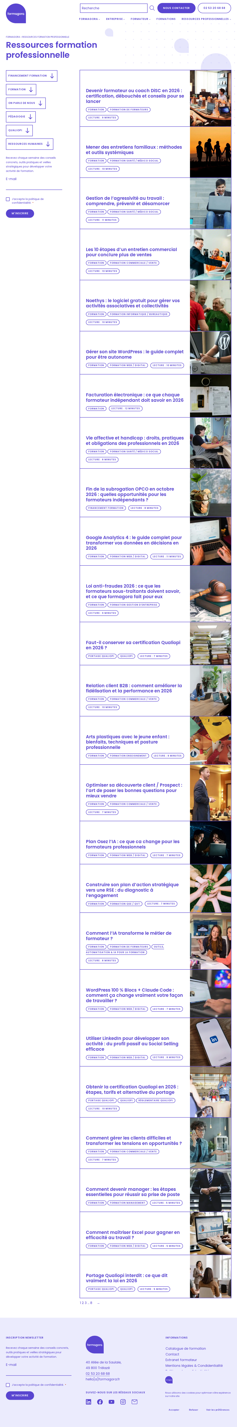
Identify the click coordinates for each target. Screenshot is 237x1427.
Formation (96, 109)
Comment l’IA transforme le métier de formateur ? (128, 936)
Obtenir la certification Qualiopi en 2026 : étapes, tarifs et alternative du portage (132, 1089)
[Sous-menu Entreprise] (124, 19)
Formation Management (127, 1202)
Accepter (174, 1410)
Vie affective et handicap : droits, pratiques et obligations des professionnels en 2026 (135, 440)
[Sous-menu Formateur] (150, 19)
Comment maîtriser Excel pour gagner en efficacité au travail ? (133, 1235)
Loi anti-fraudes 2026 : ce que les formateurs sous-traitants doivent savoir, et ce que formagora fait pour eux (133, 591)
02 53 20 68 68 (214, 8)
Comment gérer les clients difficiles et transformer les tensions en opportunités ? (134, 1140)
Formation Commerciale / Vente (133, 263)
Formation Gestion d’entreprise (133, 605)
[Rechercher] (152, 8)
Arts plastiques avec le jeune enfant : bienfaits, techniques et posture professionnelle (127, 742)
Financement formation (105, 508)
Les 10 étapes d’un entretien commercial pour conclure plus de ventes (131, 252)
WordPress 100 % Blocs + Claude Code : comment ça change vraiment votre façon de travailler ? (134, 995)
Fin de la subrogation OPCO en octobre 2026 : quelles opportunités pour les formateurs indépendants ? (130, 494)
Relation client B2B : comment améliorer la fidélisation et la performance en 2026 (134, 688)
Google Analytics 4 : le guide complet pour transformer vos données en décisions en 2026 (134, 543)
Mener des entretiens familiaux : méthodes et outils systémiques (134, 150)
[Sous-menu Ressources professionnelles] (230, 19)
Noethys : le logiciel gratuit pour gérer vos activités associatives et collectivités (133, 303)
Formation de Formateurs (129, 109)
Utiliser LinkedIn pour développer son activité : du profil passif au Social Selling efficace (132, 1044)
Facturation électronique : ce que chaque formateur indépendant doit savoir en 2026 (135, 397)
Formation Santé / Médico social (134, 160)
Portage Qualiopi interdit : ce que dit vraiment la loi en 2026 (127, 1278)
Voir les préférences (217, 1410)
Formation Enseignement (128, 755)
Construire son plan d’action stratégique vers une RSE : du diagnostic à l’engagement (132, 890)
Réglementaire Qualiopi (155, 1100)
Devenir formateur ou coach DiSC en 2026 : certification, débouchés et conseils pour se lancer (135, 96)
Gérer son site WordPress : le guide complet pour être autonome (135, 354)
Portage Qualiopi (101, 656)
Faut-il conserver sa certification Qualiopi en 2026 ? (133, 645)
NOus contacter (176, 8)
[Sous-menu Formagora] (99, 19)
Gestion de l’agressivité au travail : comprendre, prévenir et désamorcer (128, 201)
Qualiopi (126, 656)
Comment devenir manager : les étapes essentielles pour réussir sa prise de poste (133, 1192)
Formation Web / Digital (128, 365)
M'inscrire (20, 213)
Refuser (193, 1410)
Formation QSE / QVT (125, 903)
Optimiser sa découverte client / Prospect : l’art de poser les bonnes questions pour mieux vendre (134, 791)
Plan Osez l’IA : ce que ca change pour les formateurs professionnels (133, 844)
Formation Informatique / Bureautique (139, 314)
